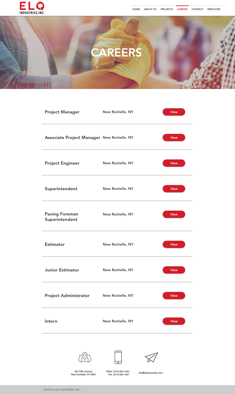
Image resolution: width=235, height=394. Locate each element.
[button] (213, 7)
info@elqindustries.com (151, 372)
